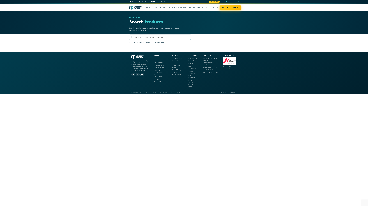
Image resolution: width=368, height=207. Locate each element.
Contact (215, 7)
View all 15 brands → (191, 85)
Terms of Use (233, 92)
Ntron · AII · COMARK (191, 81)
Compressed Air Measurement (158, 76)
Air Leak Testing (176, 74)
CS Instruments (192, 68)
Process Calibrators (159, 68)
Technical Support (177, 77)
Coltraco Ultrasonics (191, 72)
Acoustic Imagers (159, 65)
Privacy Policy (223, 92)
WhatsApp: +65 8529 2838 (210, 67)
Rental (176, 7)
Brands (155, 7)
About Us (208, 7)
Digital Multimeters (159, 62)
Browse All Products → (160, 82)
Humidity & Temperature (158, 71)
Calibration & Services (166, 7)
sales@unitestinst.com (229, 2)
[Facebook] (138, 74)
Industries (192, 7)
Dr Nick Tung (178, 92)
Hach (189, 66)
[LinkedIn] (133, 74)
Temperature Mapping (176, 66)
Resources (200, 7)
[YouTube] (142, 74)
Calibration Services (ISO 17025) (177, 59)
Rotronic (190, 63)
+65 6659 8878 (214, 2)
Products (148, 7)
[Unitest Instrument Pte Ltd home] (136, 7)
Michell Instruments (191, 76)
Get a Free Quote (229, 8)
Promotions (184, 7)
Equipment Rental (177, 63)
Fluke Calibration (193, 61)
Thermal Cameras (159, 60)
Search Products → (159, 79)
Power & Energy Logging (176, 71)
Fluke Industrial (192, 58)
